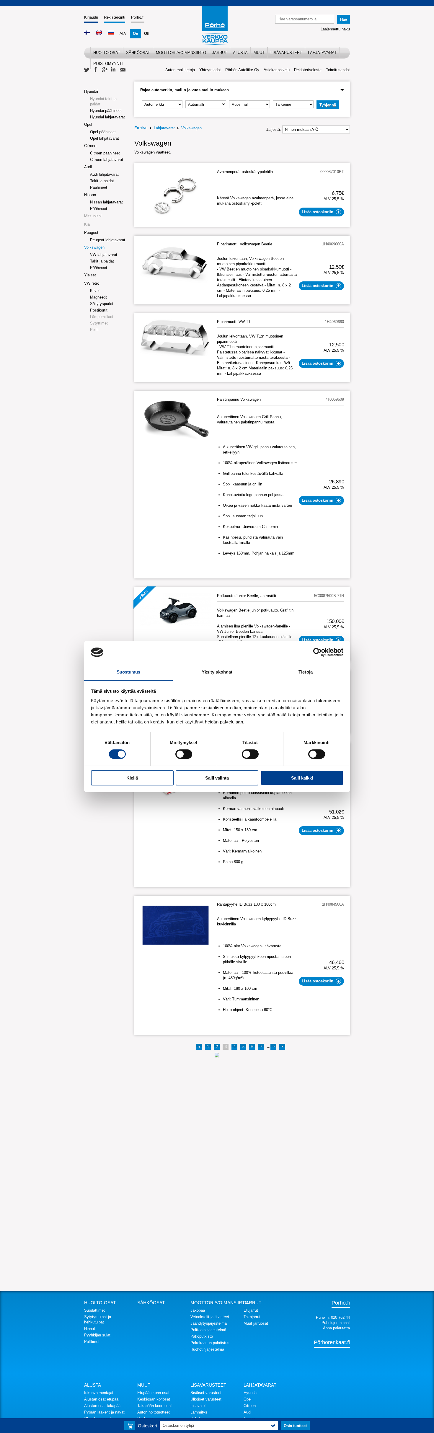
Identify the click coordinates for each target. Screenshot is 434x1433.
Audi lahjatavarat (104, 174)
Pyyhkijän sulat (97, 1335)
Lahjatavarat (322, 52)
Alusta (240, 52)
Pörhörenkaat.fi (332, 1342)
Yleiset (90, 275)
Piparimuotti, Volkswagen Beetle (244, 244)
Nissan (90, 195)
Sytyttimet (99, 323)
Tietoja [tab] (305, 671)
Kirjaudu (91, 17)
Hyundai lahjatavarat (107, 117)
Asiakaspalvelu (277, 70)
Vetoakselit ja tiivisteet (209, 1317)
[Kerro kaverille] (122, 69)
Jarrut (219, 52)
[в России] (111, 33)
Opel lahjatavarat (104, 138)
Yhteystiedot (210, 70)
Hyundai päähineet (106, 110)
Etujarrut (251, 1310)
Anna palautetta (336, 1328)
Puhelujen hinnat (336, 1322)
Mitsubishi (93, 216)
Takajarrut (252, 1317)
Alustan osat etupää (101, 1399)
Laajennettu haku (335, 29)
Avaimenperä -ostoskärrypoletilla (245, 171)
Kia (87, 224)
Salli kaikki (302, 777)
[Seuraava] (282, 1047)
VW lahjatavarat (103, 254)
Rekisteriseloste (308, 70)
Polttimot (91, 1341)
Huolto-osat (106, 52)
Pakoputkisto (201, 1336)
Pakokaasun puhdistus (209, 1343)
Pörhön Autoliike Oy (242, 70)
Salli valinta (217, 777)
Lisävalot (198, 1405)
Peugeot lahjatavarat (107, 240)
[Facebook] (96, 69)
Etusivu (140, 128)
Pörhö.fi (137, 17)
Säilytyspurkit (101, 303)
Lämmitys (198, 1412)
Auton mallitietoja (180, 70)
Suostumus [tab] (129, 671)
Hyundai (91, 91)
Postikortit (98, 310)
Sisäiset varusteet (205, 1392)
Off (146, 33)
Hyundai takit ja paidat (103, 101)
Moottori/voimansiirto (181, 52)
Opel (88, 124)
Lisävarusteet (286, 52)
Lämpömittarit (101, 316)
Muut (259, 52)
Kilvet (95, 290)
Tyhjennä (327, 105)
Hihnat (89, 1328)
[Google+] (105, 69)
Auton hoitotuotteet (153, 1412)
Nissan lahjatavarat (106, 202)
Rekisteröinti (114, 17)
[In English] (99, 33)
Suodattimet (94, 1310)
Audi (88, 167)
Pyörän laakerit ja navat (104, 1412)
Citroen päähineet (105, 153)
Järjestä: (273, 129)
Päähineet (98, 187)
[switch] (183, 754)
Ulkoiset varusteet (205, 1399)
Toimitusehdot (338, 70)
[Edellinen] (199, 1047)
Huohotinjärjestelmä (207, 1349)
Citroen (90, 146)
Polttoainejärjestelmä (208, 1330)
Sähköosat (138, 52)
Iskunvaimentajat (98, 1392)
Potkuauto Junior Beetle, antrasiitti (246, 596)
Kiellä (132, 777)
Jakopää (197, 1310)
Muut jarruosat (256, 1323)
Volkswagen (94, 247)
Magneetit (98, 297)
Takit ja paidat (102, 181)
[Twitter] (87, 69)
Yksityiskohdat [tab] (217, 671)
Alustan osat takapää (102, 1405)
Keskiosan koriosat (153, 1399)
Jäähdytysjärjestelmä (208, 1323)
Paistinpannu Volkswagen (239, 399)
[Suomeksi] (87, 33)
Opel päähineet (103, 132)
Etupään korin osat (153, 1392)
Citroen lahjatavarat (106, 159)
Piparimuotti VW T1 (233, 321)
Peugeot (91, 232)
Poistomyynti (108, 63)
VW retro (91, 283)
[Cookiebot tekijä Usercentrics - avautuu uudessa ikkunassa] (317, 652)
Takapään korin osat (154, 1405)
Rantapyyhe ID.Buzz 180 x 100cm (246, 904)
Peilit (94, 329)
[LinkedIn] (114, 69)
